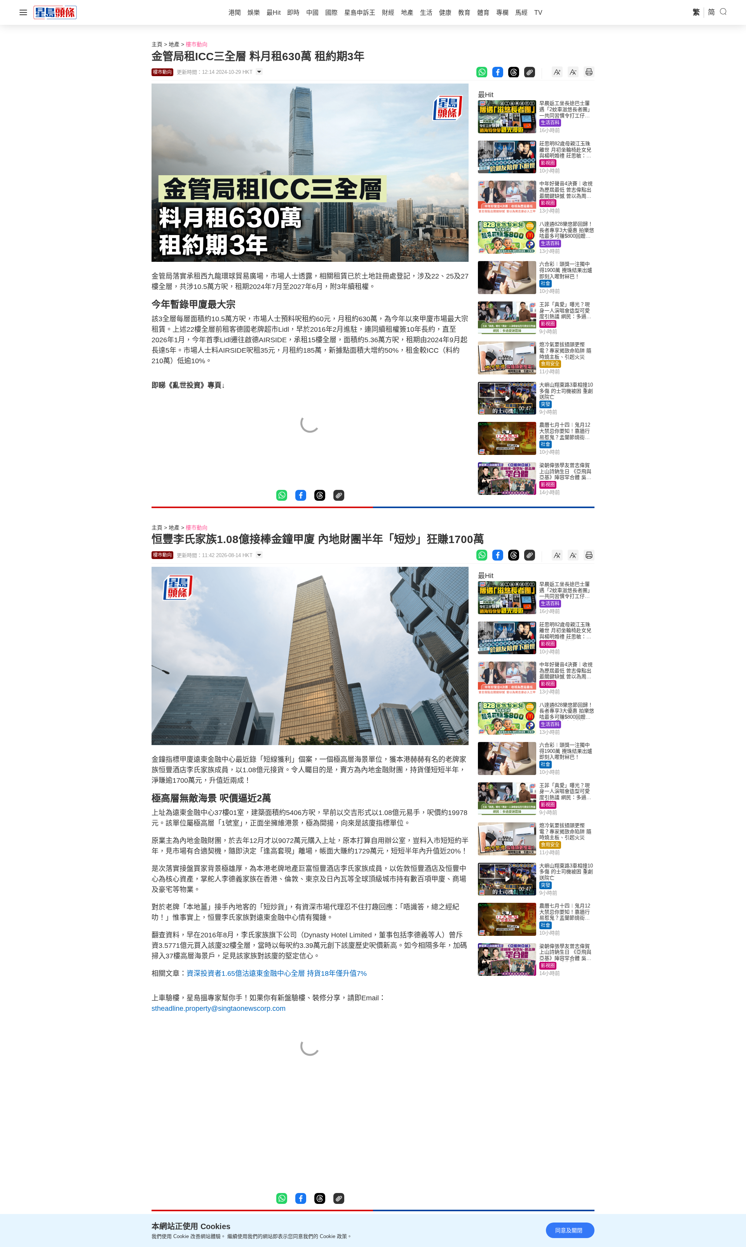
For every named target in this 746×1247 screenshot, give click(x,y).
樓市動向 (196, 44)
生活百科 (550, 122)
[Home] (55, 12)
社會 (545, 283)
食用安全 (550, 364)
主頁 (157, 44)
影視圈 (548, 163)
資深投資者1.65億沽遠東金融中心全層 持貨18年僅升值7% (277, 973)
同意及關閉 (568, 1230)
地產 (174, 44)
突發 (545, 404)
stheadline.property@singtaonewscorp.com (219, 1008)
